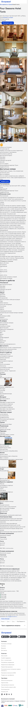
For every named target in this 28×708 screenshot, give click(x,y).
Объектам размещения (6, 680)
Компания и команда (6, 643)
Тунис (8, 621)
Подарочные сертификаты (7, 675)
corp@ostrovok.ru (12, 616)
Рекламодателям (5, 689)
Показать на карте (8, 17)
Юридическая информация (7, 664)
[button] (13, 32)
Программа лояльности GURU (8, 673)
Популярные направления (7, 662)
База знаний (4, 655)
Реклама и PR (4, 691)
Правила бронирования (7, 667)
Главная (2, 621)
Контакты (3, 646)
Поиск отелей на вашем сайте (8, 687)
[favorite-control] (1, 23)
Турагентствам (4, 682)
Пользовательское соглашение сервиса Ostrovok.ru (11, 669)
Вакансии (3, 648)
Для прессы (4, 650)
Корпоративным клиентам (7, 685)
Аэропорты (3, 189)
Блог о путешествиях (6, 660)
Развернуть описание (7, 261)
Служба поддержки (6, 658)
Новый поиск (15, 4)
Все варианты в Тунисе (6, 4)
